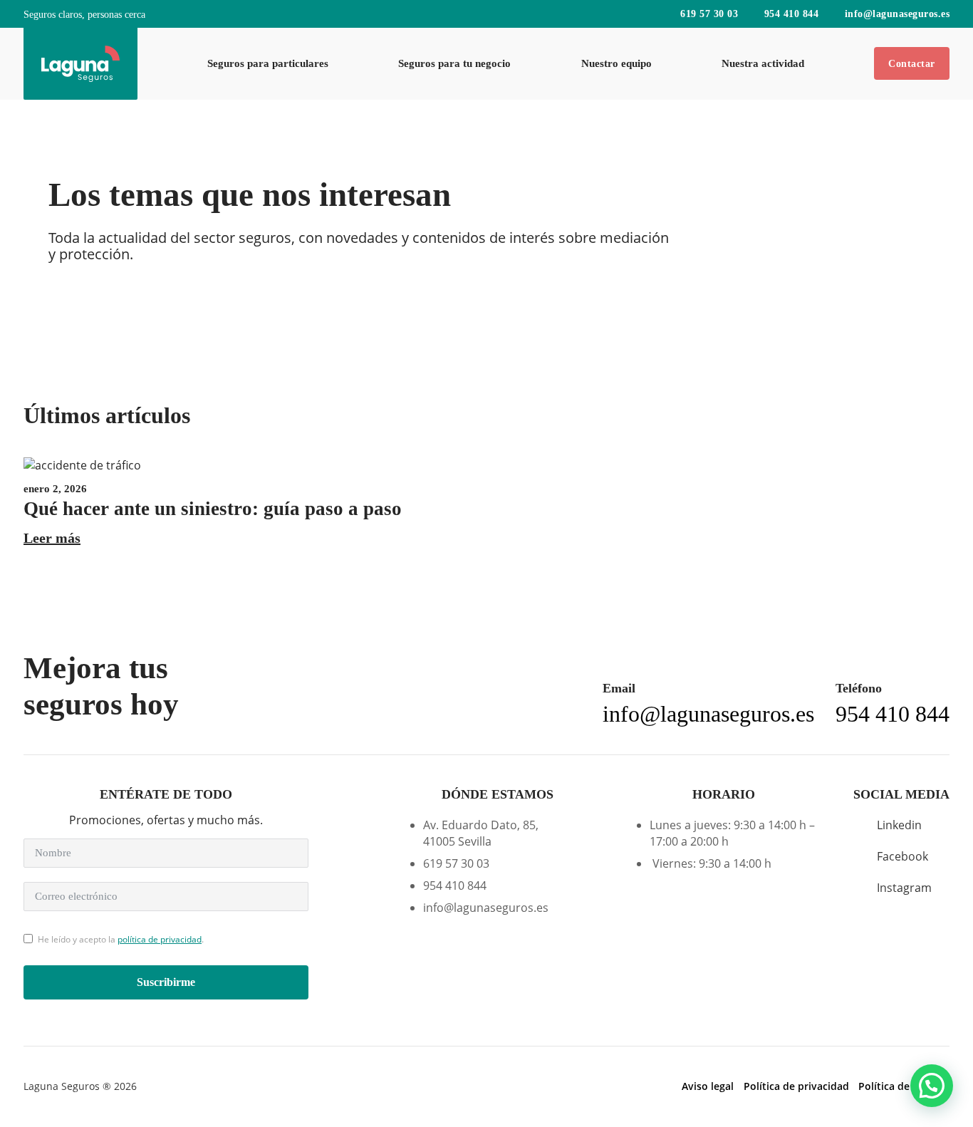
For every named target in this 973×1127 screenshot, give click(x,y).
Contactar (911, 63)
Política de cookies (903, 1086)
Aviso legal (708, 1086)
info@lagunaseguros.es (897, 14)
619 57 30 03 (709, 14)
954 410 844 (791, 14)
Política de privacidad (796, 1086)
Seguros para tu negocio (454, 63)
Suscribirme (166, 982)
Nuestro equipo (616, 63)
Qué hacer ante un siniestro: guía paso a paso (213, 508)
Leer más (52, 538)
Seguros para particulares (267, 63)
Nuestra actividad (763, 63)
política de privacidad (160, 939)
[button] (931, 1085)
